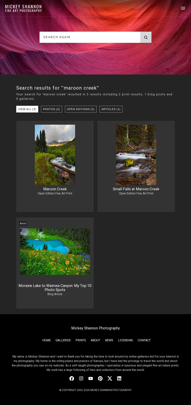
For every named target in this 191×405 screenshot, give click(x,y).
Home (46, 340)
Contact (144, 340)
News (109, 340)
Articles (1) (110, 109)
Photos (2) (51, 109)
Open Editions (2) (81, 109)
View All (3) (27, 109)
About (95, 340)
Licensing (125, 340)
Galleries (63, 340)
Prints (81, 340)
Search (145, 37)
